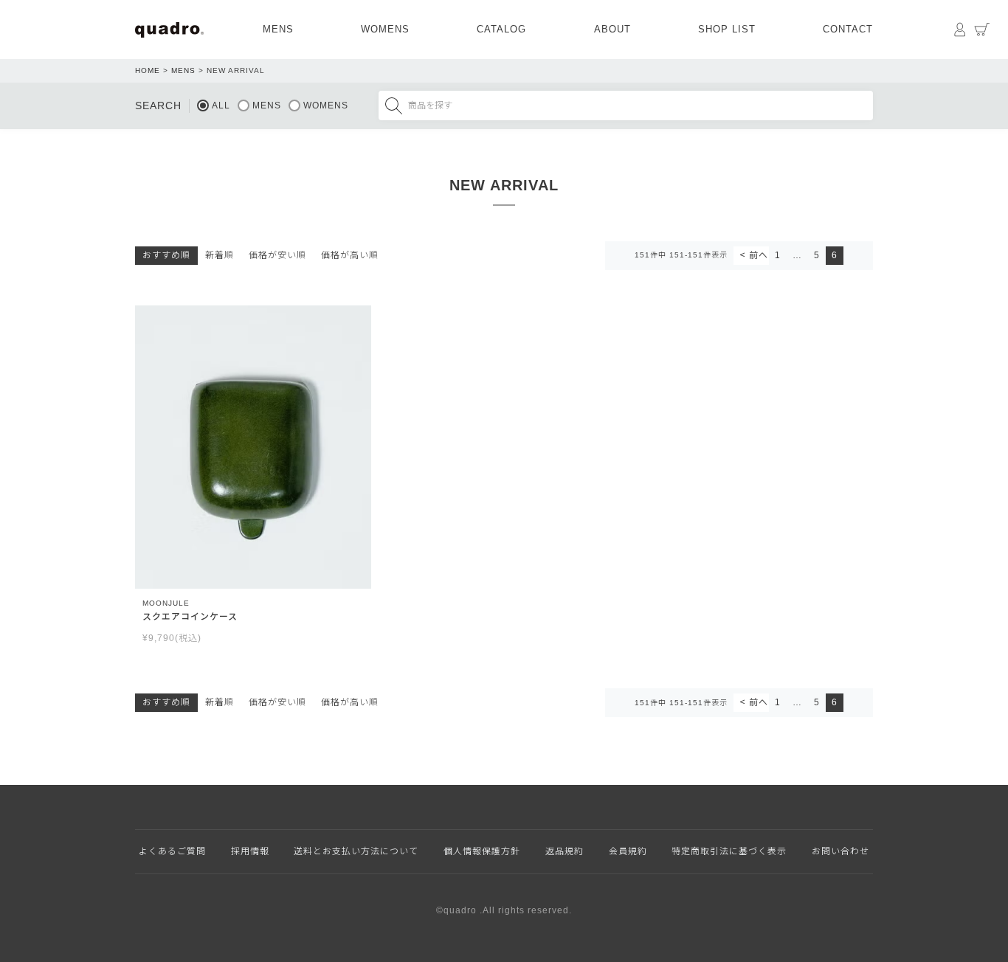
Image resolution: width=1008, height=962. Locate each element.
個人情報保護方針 (481, 851)
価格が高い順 (350, 255)
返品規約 (564, 851)
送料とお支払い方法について (356, 851)
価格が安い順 (277, 255)
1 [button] (778, 255)
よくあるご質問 (172, 851)
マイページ (960, 29)
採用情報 (250, 851)
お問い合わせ (840, 851)
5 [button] (817, 255)
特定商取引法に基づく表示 (729, 851)
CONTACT (848, 29)
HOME (147, 70)
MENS (278, 29)
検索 (393, 105)
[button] (751, 255)
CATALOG (501, 29)
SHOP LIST (727, 29)
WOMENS (385, 29)
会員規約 (628, 851)
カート (982, 29)
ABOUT (612, 29)
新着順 (219, 255)
